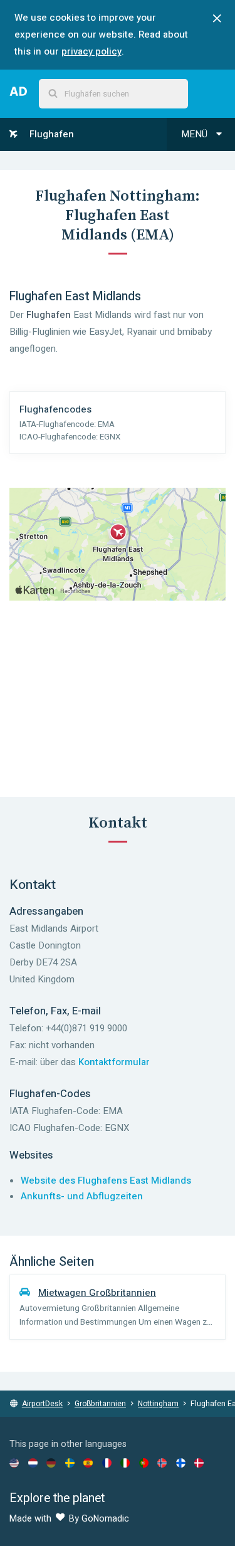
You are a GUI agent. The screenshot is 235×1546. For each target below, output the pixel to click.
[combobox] (113, 93)
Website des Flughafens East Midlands (106, 1180)
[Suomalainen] (180, 1463)
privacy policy (91, 51)
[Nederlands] (33, 1463)
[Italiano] (125, 1463)
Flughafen (50, 134)
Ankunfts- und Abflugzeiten (82, 1196)
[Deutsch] (51, 1463)
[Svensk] (70, 1463)
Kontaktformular (114, 1062)
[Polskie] (144, 1463)
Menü (195, 134)
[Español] (88, 1463)
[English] (14, 1463)
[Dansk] (199, 1463)
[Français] (107, 1463)
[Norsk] (162, 1463)
